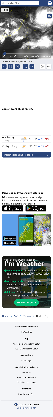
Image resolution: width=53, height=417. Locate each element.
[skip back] (4, 66)
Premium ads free (26, 394)
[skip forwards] (17, 66)
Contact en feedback (26, 377)
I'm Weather (26, 332)
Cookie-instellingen (26, 407)
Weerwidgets (26, 360)
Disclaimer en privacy (26, 382)
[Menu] (50, 3)
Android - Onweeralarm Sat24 (26, 344)
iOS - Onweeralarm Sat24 (26, 348)
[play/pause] (10, 66)
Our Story (26, 372)
